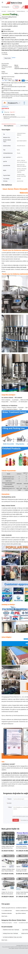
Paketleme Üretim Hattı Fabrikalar (11, 929)
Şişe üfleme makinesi (21, 913)
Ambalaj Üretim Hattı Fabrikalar (10, 933)
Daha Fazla (4, 940)
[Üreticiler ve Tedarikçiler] (14, 2)
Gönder (16, 820)
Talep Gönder (7, 58)
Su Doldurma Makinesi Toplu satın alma (12, 937)
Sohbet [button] (13, 57)
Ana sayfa (4, 11)
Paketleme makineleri (7, 913)
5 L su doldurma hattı (7, 910)
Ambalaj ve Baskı (11, 11)
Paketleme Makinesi (20, 11)
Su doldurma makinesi (21, 907)
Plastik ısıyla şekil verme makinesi (9, 907)
